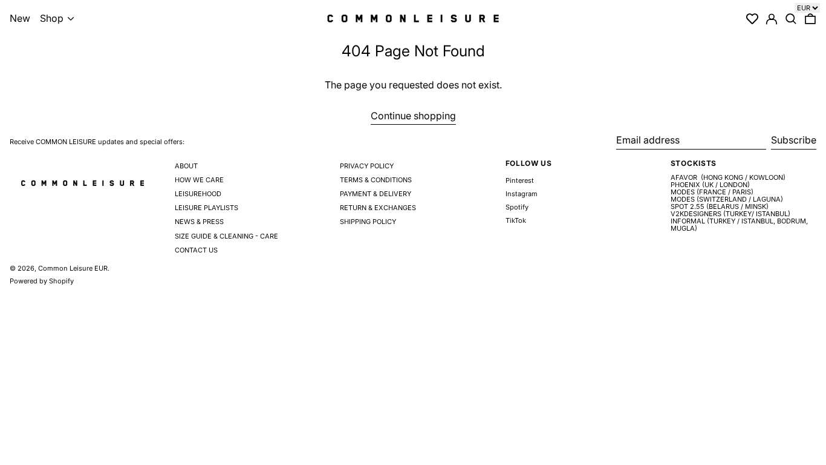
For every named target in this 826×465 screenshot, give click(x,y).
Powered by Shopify (42, 281)
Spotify (517, 207)
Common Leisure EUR (73, 268)
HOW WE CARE (199, 180)
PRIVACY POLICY (367, 166)
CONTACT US (196, 250)
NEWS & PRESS (199, 221)
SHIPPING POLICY (368, 221)
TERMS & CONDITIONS (376, 180)
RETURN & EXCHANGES (378, 207)
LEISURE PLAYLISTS (206, 207)
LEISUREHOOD (198, 194)
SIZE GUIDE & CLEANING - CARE (226, 236)
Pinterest (520, 181)
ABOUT (186, 166)
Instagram (522, 194)
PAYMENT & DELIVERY (375, 194)
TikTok (516, 221)
